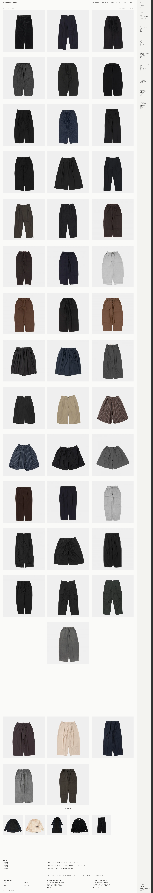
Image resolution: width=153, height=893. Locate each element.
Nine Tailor (141, 73)
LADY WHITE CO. (142, 56)
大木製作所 (141, 107)
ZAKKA (106, 2)
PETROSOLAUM (142, 80)
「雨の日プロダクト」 (90, 875)
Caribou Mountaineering (144, 16)
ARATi (141, 9)
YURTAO (141, 106)
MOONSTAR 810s (142, 63)
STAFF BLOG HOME (51, 873)
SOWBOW (141, 86)
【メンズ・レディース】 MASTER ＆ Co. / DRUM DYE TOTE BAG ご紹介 (60, 868)
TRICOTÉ (141, 93)
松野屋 (141, 109)
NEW (133, 8)
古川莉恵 (141, 108)
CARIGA (141, 17)
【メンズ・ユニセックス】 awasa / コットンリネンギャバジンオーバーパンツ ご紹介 (62, 862)
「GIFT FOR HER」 (59, 875)
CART (113, 2)
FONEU (141, 29)
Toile (140, 96)
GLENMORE (141, 38)
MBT (140, 66)
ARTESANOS (142, 8)
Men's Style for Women (75, 873)
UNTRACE (141, 98)
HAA (140, 41)
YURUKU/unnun (142, 105)
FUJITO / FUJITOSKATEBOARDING (144, 27)
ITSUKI (141, 43)
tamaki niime (142, 94)
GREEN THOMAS (142, 36)
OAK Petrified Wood (143, 76)
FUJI (140, 32)
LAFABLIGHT (142, 58)
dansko (141, 19)
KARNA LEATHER (142, 55)
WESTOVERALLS (142, 101)
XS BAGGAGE (142, 102)
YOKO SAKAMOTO (143, 103)
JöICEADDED (142, 44)
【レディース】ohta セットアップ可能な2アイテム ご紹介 (57, 866)
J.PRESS (141, 45)
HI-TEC (141, 40)
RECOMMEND (124, 8)
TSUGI (141, 95)
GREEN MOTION (142, 35)
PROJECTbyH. (142, 84)
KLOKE (141, 52)
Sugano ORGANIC (143, 91)
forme (141, 28)
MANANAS (141, 70)
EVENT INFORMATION (65, 873)
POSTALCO (141, 82)
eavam (141, 22)
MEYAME (141, 67)
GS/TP (141, 34)
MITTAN (141, 59)
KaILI (140, 48)
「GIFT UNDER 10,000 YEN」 (70, 875)
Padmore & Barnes (143, 81)
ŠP (140, 89)
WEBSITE (50, 887)
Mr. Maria (141, 60)
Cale (140, 14)
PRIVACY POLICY (6, 885)
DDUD (141, 20)
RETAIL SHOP (26, 885)
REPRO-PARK (142, 83)
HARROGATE (142, 39)
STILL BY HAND (142, 85)
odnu (140, 79)
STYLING (57, 873)
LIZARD (141, 57)
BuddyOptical (142, 12)
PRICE (129, 8)
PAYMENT (5, 882)
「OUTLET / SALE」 (81, 875)
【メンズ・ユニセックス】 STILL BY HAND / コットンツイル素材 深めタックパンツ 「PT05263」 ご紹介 (66, 865)
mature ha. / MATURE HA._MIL (145, 64)
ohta (140, 78)
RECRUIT (131, 2)
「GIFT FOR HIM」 (50, 875)
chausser (141, 15)
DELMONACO (142, 21)
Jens (140, 46)
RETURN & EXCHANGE (7, 884)
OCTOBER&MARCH (143, 77)
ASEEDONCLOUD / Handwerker (143, 6)
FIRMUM (141, 30)
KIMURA (141, 51)
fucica (141, 31)
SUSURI (141, 88)
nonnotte (141, 71)
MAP (63, 882)
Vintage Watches (142, 100)
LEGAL (25, 884)
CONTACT (5, 887)
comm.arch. (142, 13)
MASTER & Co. (142, 69)
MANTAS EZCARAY (143, 68)
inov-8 (141, 42)
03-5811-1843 (107, 885)
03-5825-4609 (61, 885)
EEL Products (142, 25)
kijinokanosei (142, 54)
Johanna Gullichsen (143, 47)
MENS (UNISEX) (95, 2)
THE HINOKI (142, 92)
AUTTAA (141, 7)
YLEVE (141, 104)
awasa (141, 4)
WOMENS (102, 2)
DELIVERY (26, 882)
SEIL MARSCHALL (142, 90)
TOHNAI (141, 97)
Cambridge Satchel (143, 18)
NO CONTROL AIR (143, 72)
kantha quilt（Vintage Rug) (144, 53)
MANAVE (141, 65)
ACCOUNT (119, 2)
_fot (140, 33)
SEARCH (125, 2)
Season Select (142, 110)
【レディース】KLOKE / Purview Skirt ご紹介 (55, 863)
